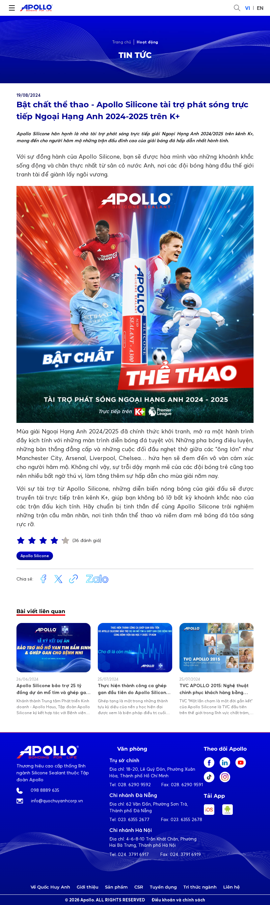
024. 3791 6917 (133, 854)
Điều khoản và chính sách (178, 899)
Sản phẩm (116, 887)
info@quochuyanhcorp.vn (57, 800)
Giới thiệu (87, 887)
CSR (138, 887)
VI (247, 8)
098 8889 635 (45, 790)
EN (260, 8)
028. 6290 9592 (134, 784)
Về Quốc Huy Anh (50, 887)
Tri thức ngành (200, 887)
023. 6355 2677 (133, 819)
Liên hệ (231, 887)
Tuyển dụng (163, 887)
